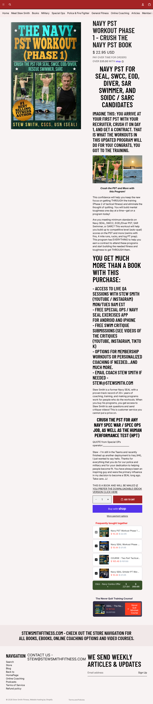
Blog (8, 668)
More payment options (117, 516)
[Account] (143, 4)
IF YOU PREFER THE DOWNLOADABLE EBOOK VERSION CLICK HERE (117, 489)
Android (107, 320)
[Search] (10, 4)
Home (5, 13)
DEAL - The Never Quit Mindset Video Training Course (114, 606)
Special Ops (58, 13)
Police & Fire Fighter (78, 13)
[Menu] (3, 4)
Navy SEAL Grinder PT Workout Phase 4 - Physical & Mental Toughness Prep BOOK (125, 572)
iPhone (129, 320)
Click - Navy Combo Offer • (117, 585)
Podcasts (11, 681)
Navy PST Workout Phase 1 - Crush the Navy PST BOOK (125, 530)
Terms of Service (15, 685)
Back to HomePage (12, 673)
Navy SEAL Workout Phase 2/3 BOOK (125, 544)
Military (45, 13)
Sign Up (142, 672)
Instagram (122, 299)
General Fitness (100, 13)
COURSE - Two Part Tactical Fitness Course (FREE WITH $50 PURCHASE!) (125, 558)
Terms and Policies (77, 700)
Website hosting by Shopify (41, 699)
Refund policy (13, 688)
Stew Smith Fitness (21, 699)
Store (9, 665)
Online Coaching (120, 13)
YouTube (101, 299)
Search (10, 661)
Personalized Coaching (117, 359)
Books (35, 13)
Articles (135, 13)
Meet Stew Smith (20, 13)
